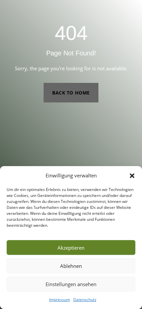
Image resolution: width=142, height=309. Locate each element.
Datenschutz (84, 299)
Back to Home (71, 93)
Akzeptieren (71, 247)
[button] (132, 175)
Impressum (59, 299)
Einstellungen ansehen (71, 284)
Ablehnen (71, 266)
